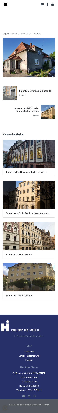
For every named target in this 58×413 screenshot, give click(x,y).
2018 (37, 33)
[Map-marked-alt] (52, 4)
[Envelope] (42, 4)
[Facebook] (34, 396)
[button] (5, 408)
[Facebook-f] (47, 4)
